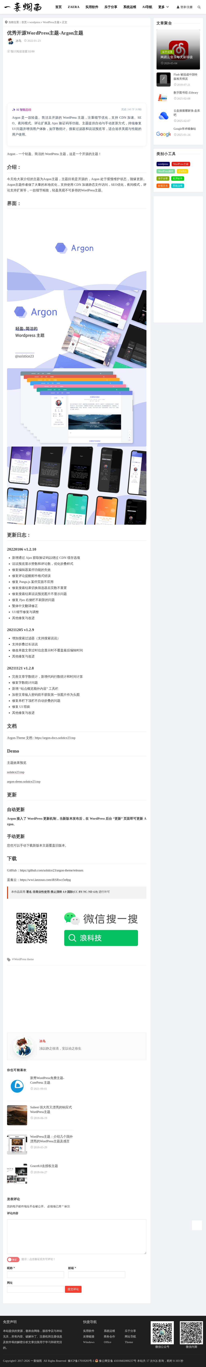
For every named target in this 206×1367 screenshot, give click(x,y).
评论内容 (12, 1213)
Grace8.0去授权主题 (44, 1166)
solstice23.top (15, 772)
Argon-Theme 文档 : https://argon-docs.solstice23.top (41, 738)
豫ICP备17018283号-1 (80, 1360)
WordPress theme (24, 959)
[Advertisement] (76, 78)
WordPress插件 (165, 171)
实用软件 (91, 7)
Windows (88, 1342)
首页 (58, 7)
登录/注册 (186, 7)
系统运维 (129, 7)
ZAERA (73, 7)
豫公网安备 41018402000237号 (117, 1360)
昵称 (11, 1268)
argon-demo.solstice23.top (23, 781)
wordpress (34, 22)
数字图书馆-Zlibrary (186, 92)
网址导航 (130, 1336)
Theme (129, 1342)
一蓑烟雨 (37, 1360)
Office (107, 1342)
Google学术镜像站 (185, 128)
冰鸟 (18, 40)
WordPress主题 (51, 22)
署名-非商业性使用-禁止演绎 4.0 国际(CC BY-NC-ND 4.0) (62, 891)
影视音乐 (163, 185)
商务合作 (109, 1336)
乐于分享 (110, 7)
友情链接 (88, 1336)
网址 (10, 1282)
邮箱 (72, 1268)
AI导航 (147, 7)
